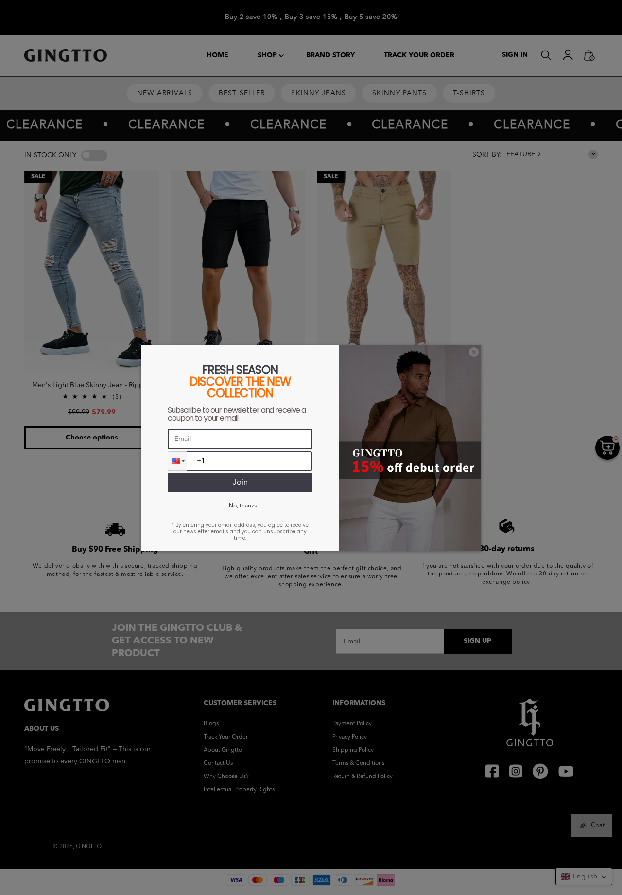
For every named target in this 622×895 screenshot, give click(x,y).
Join (240, 483)
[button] (177, 461)
